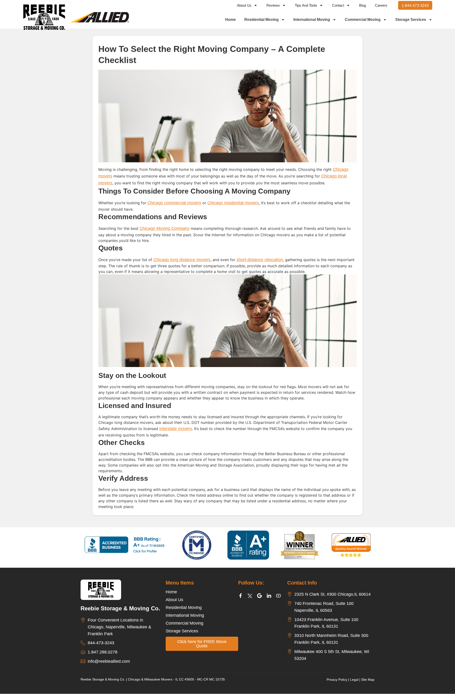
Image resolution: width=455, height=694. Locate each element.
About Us (244, 5)
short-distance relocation (260, 259)
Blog (362, 5)
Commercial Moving (363, 20)
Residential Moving (261, 20)
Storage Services (410, 20)
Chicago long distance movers (181, 259)
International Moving (311, 20)
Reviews (273, 5)
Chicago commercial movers (174, 202)
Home (230, 20)
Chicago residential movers (233, 202)
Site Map (367, 679)
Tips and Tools (306, 5)
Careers (381, 5)
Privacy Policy (337, 679)
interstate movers (175, 428)
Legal (354, 679)
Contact (338, 5)
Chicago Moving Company (165, 228)
